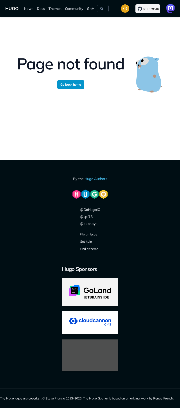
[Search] (103, 8)
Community (74, 8)
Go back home (70, 85)
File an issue (88, 234)
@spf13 (86, 216)
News (28, 8)
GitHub (93, 8)
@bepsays (88, 223)
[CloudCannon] (90, 322)
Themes (55, 8)
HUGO (12, 8)
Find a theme (89, 249)
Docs (41, 8)
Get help (86, 242)
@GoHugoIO (90, 209)
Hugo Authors (96, 179)
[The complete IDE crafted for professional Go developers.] (90, 292)
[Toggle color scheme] (125, 8)
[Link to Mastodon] (170, 8)
